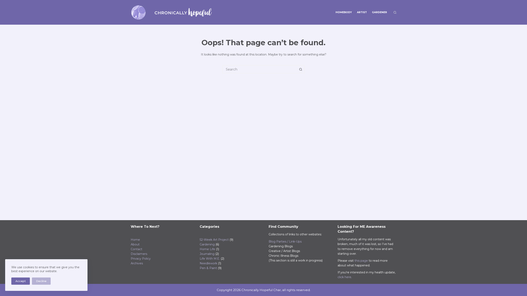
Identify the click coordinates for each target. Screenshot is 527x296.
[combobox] (260, 69)
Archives (137, 263)
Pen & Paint (208, 268)
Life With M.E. (210, 258)
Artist (362, 12)
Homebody (344, 12)
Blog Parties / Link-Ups (285, 241)
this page (361, 260)
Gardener (379, 12)
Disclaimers (139, 254)
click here (344, 277)
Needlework (208, 263)
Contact (136, 249)
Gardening (207, 244)
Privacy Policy (141, 258)
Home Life (207, 249)
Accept (20, 281)
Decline (41, 281)
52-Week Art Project (214, 240)
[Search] (395, 12)
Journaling (207, 254)
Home (135, 240)
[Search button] (300, 69)
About (135, 244)
